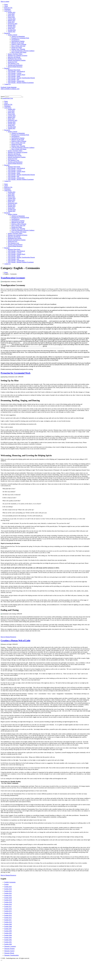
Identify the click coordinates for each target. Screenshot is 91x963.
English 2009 (8, 924)
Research (6, 68)
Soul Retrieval (15, 39)
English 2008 (8, 926)
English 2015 (8, 911)
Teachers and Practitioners (15, 65)
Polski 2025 (11, 22)
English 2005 (8, 933)
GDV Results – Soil (13, 79)
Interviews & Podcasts (14, 57)
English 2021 (8, 895)
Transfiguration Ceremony (13, 278)
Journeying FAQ (12, 62)
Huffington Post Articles (14, 58)
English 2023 (8, 891)
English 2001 (8, 942)
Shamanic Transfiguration (11, 955)
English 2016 (8, 908)
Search (3, 96)
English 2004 (8, 935)
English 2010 (8, 922)
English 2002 (8, 940)
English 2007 (8, 928)
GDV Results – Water (14, 76)
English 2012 (8, 917)
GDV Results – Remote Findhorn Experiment (21, 82)
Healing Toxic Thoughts (18, 49)
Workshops (7, 9)
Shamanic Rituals (9, 953)
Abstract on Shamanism (18, 36)
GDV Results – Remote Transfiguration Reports (21, 78)
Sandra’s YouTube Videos (15, 54)
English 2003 (8, 937)
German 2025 (12, 19)
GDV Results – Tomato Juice (16, 81)
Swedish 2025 (12, 30)
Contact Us (7, 84)
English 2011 (8, 920)
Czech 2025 (11, 14)
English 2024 (8, 889)
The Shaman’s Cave (13, 63)
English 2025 (11, 12)
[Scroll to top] (1, 960)
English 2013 (8, 915)
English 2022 (8, 893)
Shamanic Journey (9, 951)
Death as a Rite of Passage (18, 44)
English (6, 884)
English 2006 (8, 931)
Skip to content (5, 1)
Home (6, 4)
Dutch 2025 (11, 15)
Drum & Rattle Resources (15, 66)
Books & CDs (8, 7)
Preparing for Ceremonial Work (20, 38)
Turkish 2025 (11, 31)
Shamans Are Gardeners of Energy (17, 55)
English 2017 (8, 906)
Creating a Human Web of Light (15, 640)
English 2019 (8, 900)
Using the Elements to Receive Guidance (22, 50)
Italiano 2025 (11, 20)
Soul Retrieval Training (17, 41)
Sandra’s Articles (12, 35)
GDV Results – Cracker (14, 73)
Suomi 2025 (11, 28)
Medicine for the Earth (17, 42)
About (6, 6)
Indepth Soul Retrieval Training (17, 60)
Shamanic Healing (9, 948)
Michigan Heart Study (14, 70)
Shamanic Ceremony (10, 946)
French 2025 (11, 17)
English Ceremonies (10, 882)
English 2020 (8, 897)
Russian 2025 (11, 25)
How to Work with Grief (18, 46)
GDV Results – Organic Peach (16, 74)
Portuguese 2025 (12, 23)
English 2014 (8, 913)
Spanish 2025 (11, 27)
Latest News (7, 11)
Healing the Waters (16, 47)
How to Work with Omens (18, 52)
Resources (7, 33)
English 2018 (8, 902)
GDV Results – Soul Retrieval (16, 71)
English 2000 (8, 944)
